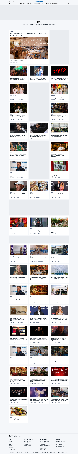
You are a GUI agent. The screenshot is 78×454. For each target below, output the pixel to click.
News (21, 3)
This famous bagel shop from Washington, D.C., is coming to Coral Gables (38, 195)
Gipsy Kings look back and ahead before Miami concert (18, 400)
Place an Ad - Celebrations (45, 445)
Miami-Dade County (13, 95)
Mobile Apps (59, 443)
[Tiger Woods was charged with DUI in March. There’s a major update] (18, 186)
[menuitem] (9, 3)
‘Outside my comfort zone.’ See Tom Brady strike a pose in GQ (17, 136)
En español (49, 24)
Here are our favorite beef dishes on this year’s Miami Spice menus (17, 419)
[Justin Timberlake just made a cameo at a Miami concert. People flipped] (18, 222)
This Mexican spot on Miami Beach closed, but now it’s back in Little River (59, 258)
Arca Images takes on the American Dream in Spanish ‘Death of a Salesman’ (38, 339)
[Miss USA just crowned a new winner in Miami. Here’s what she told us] (18, 89)
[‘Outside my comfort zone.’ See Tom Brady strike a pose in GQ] (18, 128)
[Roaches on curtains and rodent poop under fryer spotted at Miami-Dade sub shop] (59, 166)
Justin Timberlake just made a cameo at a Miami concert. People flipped (18, 230)
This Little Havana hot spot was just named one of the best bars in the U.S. (18, 79)
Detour (53, 24)
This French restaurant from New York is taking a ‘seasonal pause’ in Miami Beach (38, 380)
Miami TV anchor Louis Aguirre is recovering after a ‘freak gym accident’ (18, 339)
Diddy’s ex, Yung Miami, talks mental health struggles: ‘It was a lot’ (38, 136)
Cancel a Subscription (28, 444)
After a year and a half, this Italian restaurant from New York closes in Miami (58, 231)
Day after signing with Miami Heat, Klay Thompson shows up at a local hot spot (18, 155)
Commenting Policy (19, 452)
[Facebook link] (9, 449)
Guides (56, 3)
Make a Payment (27, 445)
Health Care (12, 256)
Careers (49, 3)
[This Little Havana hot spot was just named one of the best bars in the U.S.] (18, 71)
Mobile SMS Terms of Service (63, 452)
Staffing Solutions (43, 448)
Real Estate (28, 3)
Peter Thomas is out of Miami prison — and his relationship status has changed (38, 319)
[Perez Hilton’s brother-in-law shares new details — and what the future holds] (18, 166)
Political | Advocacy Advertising (46, 449)
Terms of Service (53, 452)
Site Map (10, 442)
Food (29, 24)
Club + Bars (33, 24)
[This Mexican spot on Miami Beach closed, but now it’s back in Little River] (59, 250)
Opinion (38, 3)
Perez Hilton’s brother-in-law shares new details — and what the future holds (17, 175)
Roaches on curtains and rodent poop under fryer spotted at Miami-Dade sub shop (59, 175)
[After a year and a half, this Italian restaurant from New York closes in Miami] (59, 222)
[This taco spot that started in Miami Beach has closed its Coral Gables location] (59, 108)
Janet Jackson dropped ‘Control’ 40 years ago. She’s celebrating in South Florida (38, 230)
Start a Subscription (28, 442)
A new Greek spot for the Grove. (16, 60)
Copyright (12, 452)
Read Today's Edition (61, 441)
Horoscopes (59, 447)
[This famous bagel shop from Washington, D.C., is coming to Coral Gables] (39, 186)
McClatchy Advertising (44, 441)
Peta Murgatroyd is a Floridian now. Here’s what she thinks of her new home (59, 194)
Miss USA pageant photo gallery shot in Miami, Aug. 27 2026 (59, 97)
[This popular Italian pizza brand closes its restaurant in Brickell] (59, 128)
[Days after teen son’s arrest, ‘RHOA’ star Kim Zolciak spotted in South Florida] (39, 71)
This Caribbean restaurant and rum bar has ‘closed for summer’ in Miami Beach (38, 298)
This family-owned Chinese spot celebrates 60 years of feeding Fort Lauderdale (58, 155)
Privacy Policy (27, 452)
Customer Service (27, 441)
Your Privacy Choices (44, 452)
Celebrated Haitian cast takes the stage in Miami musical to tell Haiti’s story (39, 400)
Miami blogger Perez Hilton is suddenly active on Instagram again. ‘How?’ (18, 298)
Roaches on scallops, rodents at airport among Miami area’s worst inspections (59, 380)
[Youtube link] (11, 449)
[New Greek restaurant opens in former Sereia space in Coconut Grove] (29, 48)
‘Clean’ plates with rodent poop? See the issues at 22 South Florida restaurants (59, 79)
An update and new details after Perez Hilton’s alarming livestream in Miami (18, 359)
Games (42, 3)
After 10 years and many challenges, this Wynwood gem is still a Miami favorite (17, 116)
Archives (10, 445)
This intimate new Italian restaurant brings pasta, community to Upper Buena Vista (38, 278)
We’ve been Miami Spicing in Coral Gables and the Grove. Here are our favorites (17, 380)
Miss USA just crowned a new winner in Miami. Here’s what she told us (18, 97)
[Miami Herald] (39, 1)
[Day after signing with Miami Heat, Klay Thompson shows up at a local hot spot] (18, 146)
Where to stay (39, 24)
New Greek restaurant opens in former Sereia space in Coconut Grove (28, 34)
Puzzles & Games (60, 446)
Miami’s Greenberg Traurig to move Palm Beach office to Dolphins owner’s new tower (18, 319)
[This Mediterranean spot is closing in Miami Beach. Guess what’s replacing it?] (39, 250)
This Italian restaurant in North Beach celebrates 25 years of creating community (59, 360)
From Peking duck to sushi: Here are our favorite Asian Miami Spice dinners (59, 400)
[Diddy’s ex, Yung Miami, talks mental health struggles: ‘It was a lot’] (39, 128)
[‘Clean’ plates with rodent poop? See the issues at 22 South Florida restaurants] (59, 71)
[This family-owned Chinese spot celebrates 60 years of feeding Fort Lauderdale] (59, 146)
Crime (52, 276)
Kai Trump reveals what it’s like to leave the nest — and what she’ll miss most (59, 319)
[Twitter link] (10, 449)
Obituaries (46, 3)
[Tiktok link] (14, 449)
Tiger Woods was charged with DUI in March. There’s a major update (18, 194)
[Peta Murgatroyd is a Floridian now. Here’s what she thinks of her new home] (59, 186)
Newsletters (59, 444)
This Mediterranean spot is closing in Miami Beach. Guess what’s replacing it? (38, 258)
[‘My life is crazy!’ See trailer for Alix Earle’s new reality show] (18, 270)
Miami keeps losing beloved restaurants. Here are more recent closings (58, 299)
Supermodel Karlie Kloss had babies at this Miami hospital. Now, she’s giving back (18, 259)
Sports (24, 3)
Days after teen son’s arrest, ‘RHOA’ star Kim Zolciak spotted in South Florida (38, 79)
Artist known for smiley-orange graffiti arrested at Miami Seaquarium (59, 278)
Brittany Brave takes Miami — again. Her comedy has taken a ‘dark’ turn (38, 359)
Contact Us (11, 444)
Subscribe (67, 1)
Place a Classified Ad (44, 444)
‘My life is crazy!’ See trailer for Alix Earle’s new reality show (17, 278)
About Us (10, 441)
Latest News (53, 95)
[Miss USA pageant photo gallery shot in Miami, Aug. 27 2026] (59, 89)
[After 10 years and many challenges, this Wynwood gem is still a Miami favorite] (18, 108)
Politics (35, 3)
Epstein (31, 3)
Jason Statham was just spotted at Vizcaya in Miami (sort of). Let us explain (58, 339)
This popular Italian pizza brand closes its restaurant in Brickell (59, 136)
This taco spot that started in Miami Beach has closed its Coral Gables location (58, 116)
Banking (53, 3)
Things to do (25, 24)
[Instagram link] (13, 449)
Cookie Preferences (35, 452)
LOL (46, 24)
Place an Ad (42, 442)
